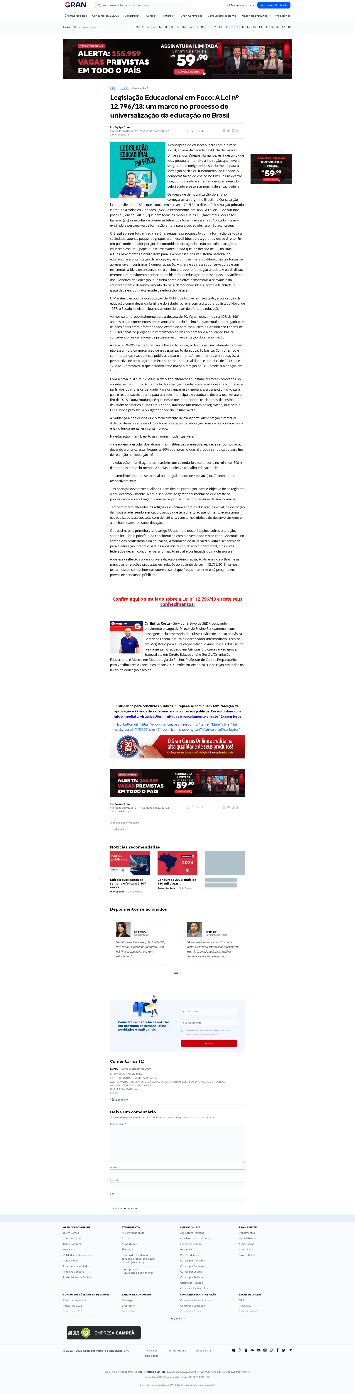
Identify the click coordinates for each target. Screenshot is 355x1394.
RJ (242, 27)
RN (248, 27)
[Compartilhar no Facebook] (223, 131)
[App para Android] (252, 1350)
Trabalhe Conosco (73, 1271)
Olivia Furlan (117, 891)
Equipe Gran (122, 127)
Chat (127, 1238)
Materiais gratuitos (254, 15)
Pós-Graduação (189, 1255)
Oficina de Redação (191, 1282)
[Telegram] (290, 1350)
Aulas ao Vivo (246, 1244)
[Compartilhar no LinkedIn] (233, 131)
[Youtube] (259, 1350)
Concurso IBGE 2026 (105, 15)
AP (154, 27)
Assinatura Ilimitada (274, 5)
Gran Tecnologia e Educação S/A (154, 1372)
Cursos (150, 15)
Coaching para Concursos (195, 1238)
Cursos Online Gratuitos (194, 1288)
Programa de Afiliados (76, 1266)
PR (237, 27)
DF (172, 27)
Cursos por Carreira (192, 1266)
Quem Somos (71, 1233)
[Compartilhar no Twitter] (228, 131)
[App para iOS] (246, 1350)
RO (254, 27)
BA (160, 27)
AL (143, 27)
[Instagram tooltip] (265, 1350)
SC (272, 27)
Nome (114, 1167)
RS (266, 27)
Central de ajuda (134, 1233)
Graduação (186, 1249)
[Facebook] (277, 1350)
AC (137, 27)
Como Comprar (72, 1244)
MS (202, 27)
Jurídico (124, 88)
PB (220, 27)
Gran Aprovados (191, 15)
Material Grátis (248, 1238)
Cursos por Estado (191, 1271)
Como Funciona (72, 1238)
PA (215, 27)
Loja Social (69, 1249)
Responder (121, 1100)
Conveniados (70, 1260)
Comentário (118, 1124)
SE (277, 27)
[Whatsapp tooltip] (271, 1350)
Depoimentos (247, 1233)
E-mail (114, 1180)
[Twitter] (284, 1350)
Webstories (282, 15)
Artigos (168, 15)
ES (178, 27)
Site (112, 1193)
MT (209, 27)
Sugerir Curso (247, 1255)
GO (183, 27)
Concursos (131, 15)
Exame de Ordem (190, 1244)
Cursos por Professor (193, 1277)
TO (289, 27)
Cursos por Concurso (192, 1260)
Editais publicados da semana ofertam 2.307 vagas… (128, 883)
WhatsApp (130, 1244)
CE (166, 27)
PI (232, 27)
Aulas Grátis (246, 1249)
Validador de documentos (78, 1255)
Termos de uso (177, 1350)
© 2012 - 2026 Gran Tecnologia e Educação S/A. (96, 1350)
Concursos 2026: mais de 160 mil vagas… (177, 881)
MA (190, 27)
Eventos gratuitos (242, 5)
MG (196, 27)
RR (260, 27)
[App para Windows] (233, 1350)
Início (113, 88)
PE (226, 27)
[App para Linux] (240, 1350)
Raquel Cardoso (166, 888)
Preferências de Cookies (77, 1277)
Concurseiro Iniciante (222, 15)
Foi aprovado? (138, 1271)
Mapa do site (203, 1350)
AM (148, 27)
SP (283, 27)
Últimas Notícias (76, 15)
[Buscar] (99, 6)
